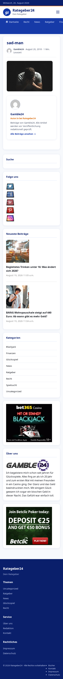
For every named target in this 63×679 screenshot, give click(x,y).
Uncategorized (13, 391)
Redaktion (8, 628)
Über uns (8, 623)
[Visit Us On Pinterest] (31, 210)
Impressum (9, 648)
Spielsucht (11, 385)
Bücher (51, 665)
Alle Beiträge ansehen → (23, 133)
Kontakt (7, 633)
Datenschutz (9, 653)
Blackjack (11, 346)
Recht (26, 21)
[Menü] (58, 12)
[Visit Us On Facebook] (31, 195)
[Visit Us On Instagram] (31, 218)
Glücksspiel (12, 359)
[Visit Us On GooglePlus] (31, 203)
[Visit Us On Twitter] (31, 187)
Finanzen (11, 353)
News (37, 21)
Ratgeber (49, 21)
